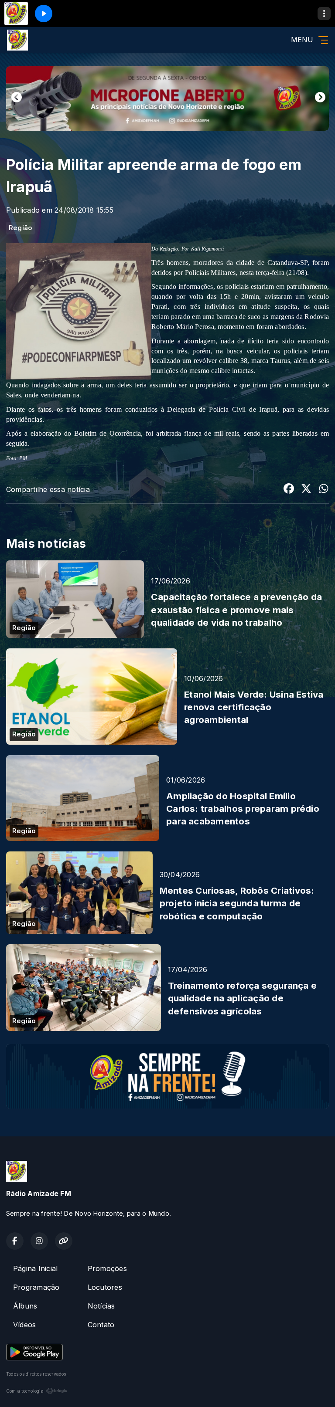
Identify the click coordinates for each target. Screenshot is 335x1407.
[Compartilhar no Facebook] (289, 489)
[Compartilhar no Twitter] (306, 489)
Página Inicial (35, 1268)
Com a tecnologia (25, 1390)
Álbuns (25, 1306)
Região (20, 228)
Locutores (105, 1287)
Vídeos (24, 1324)
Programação (36, 1287)
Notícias (101, 1306)
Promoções (107, 1268)
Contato (101, 1324)
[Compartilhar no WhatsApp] (323, 489)
